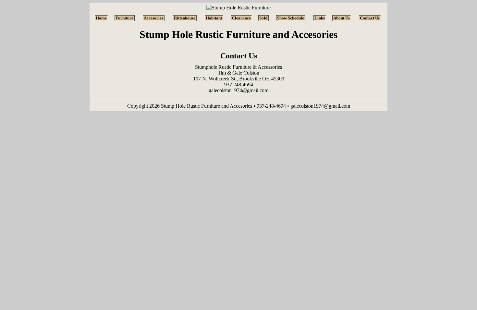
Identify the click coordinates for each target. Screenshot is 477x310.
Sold (263, 18)
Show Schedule (290, 18)
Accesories (153, 18)
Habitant (214, 18)
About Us (341, 18)
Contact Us (370, 18)
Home (101, 18)
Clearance (241, 18)
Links (319, 18)
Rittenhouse (184, 18)
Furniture (124, 18)
